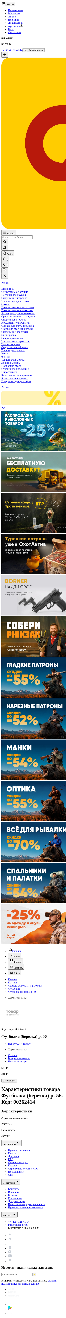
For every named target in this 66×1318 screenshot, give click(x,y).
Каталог (11, 233)
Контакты (7, 1215)
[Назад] (4, 55)
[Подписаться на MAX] (9, 1252)
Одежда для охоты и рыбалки (25, 985)
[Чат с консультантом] (4, 270)
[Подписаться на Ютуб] (10, 1256)
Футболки (14, 988)
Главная (16, 951)
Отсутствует (9, 1080)
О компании (9, 1183)
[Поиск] (4, 242)
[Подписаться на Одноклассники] (10, 1248)
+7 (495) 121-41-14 (12, 49)
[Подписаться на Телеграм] (10, 1239)
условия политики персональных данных (29, 1282)
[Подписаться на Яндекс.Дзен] (10, 1243)
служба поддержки (33, 50)
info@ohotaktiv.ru (18, 1224)
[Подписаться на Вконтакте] (10, 1235)
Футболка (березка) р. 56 (22, 991)
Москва (10, 4)
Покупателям (9, 1144)
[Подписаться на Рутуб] (10, 1261)
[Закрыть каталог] (4, 276)
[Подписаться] (34, 1274)
